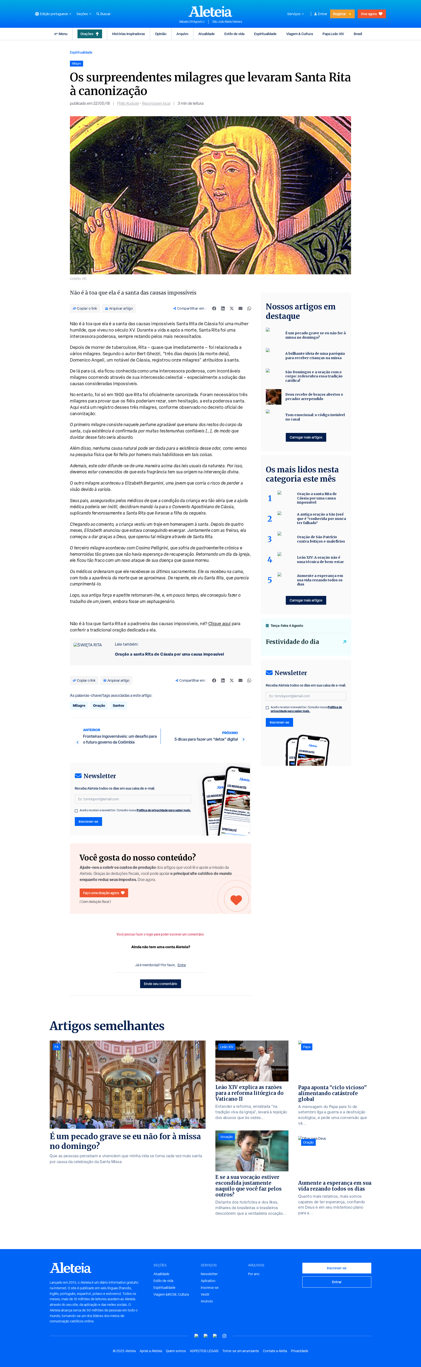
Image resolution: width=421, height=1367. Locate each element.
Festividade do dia (292, 642)
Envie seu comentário (160, 983)
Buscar (105, 14)
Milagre (79, 705)
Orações (86, 33)
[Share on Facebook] (214, 308)
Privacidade (299, 1351)
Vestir (205, 1294)
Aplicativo (208, 1281)
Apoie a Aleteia (151, 1351)
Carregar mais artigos (306, 437)
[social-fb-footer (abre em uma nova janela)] (206, 1335)
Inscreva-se (210, 1287)
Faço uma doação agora (101, 892)
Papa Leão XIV (333, 33)
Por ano (253, 1274)
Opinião (160, 33)
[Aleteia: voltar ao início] (210, 11)
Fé (56, 1047)
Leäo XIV (226, 1047)
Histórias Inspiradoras (128, 33)
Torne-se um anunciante (240, 1351)
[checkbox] (76, 810)
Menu (63, 33)
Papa (306, 1047)
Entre (182, 965)
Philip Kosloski (128, 103)
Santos (118, 705)
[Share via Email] (240, 308)
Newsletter (209, 1274)
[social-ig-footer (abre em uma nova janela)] (224, 1335)
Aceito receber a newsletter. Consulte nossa (135, 810)
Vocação (226, 1137)
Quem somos (176, 1351)
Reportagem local (156, 103)
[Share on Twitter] (232, 308)
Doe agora (369, 13)
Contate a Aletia (275, 1351)
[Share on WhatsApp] (249, 308)
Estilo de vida (234, 33)
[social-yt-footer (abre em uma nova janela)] (196, 1335)
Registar (339, 13)
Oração (99, 705)
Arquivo (182, 33)
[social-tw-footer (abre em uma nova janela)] (215, 1335)
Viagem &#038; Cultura (171, 1294)
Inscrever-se (88, 821)
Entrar (322, 14)
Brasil (358, 33)
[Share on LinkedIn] (223, 308)
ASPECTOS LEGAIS (204, 1351)
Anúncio (207, 1301)
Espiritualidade (265, 33)
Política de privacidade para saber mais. (164, 810)
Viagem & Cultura (299, 33)
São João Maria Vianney (227, 22)
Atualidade (206, 33)
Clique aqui (219, 623)
